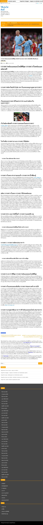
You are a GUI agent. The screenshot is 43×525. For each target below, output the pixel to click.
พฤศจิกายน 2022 (5, 417)
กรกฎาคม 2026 (5, 394)
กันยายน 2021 (4, 450)
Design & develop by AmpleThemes (8, 522)
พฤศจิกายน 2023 (5, 406)
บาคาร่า (3, 490)
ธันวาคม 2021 (4, 443)
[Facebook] (36, 3)
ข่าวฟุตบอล (4, 488)
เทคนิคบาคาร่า (8, 20)
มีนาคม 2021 (4, 465)
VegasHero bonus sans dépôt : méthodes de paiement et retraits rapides (14, 377)
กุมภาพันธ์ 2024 (5, 398)
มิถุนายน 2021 (4, 458)
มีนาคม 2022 (4, 436)
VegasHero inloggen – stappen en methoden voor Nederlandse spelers (14, 372)
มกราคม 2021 (4, 469)
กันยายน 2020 (4, 476)
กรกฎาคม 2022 (5, 427)
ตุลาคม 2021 (4, 448)
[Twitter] (37, 3)
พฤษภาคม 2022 (5, 432)
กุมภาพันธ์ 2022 (5, 439)
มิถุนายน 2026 (4, 396)
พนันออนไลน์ (4, 495)
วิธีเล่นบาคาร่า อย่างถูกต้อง (34, 346)
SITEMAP (3, 20)
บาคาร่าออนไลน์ (5, 493)
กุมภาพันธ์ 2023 (5, 410)
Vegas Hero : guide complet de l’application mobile (10, 379)
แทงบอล (3, 497)
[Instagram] (39, 3)
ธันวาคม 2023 (4, 403)
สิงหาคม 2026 (4, 391)
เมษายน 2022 (4, 434)
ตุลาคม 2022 (4, 420)
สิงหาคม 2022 (4, 424)
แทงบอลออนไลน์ (5, 500)
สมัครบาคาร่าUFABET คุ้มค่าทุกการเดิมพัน (19, 20)
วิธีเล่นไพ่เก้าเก (30, 352)
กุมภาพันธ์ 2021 (5, 467)
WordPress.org (5, 513)
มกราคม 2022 (4, 441)
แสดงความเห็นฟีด (5, 511)
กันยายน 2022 (4, 422)
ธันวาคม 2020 (4, 472)
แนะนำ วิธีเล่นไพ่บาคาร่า (27, 342)
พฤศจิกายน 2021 (5, 446)
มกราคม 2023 (4, 413)
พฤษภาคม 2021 (5, 460)
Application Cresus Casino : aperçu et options (9, 370)
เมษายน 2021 (4, 462)
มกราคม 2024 (4, 401)
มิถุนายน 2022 (4, 429)
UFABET (3, 483)
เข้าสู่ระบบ (4, 506)
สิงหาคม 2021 (4, 453)
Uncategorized (5, 485)
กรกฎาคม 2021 (5, 455)
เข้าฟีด (3, 509)
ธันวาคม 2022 (4, 415)
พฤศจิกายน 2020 (5, 474)
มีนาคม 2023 (4, 408)
